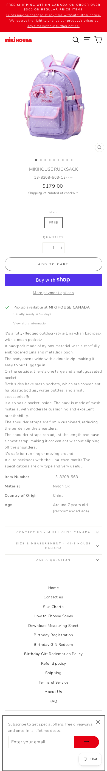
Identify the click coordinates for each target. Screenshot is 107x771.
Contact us (53, 597)
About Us (53, 691)
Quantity (53, 237)
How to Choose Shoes (53, 616)
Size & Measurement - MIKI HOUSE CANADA (53, 546)
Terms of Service (54, 682)
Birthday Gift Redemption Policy (53, 653)
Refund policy (53, 663)
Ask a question (53, 560)
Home (53, 587)
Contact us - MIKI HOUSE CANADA (53, 532)
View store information (30, 323)
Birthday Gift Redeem (53, 644)
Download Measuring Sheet (53, 625)
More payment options (53, 292)
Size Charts (53, 606)
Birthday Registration (53, 635)
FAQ (53, 701)
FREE (53, 222)
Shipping (35, 193)
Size (53, 212)
